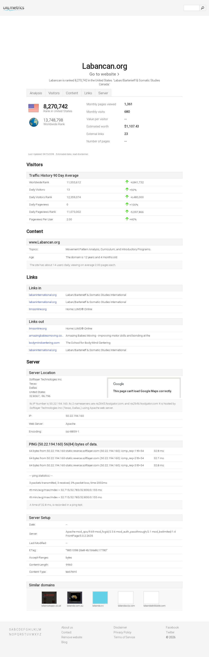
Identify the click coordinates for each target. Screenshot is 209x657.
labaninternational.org (43, 294)
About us (67, 627)
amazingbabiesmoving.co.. (46, 335)
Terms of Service (124, 637)
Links (88, 93)
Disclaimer (120, 627)
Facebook (172, 627)
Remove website (71, 637)
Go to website (102, 74)
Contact (66, 632)
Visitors (54, 93)
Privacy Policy (122, 632)
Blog (64, 642)
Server (103, 93)
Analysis (36, 93)
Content (72, 93)
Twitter (170, 632)
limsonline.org (38, 309)
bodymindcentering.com (44, 342)
